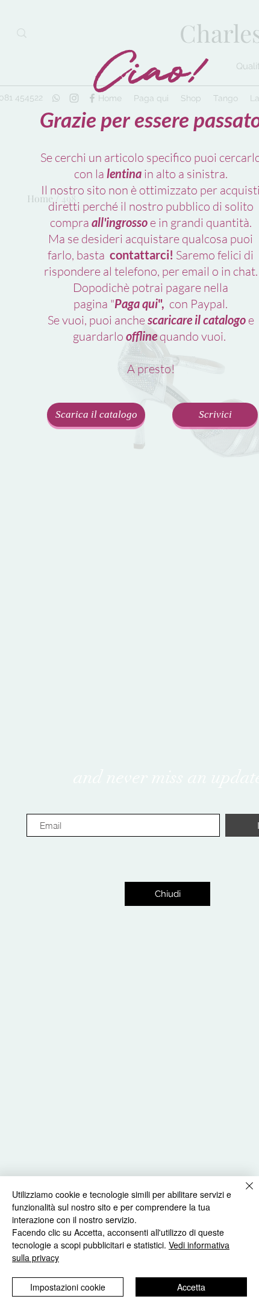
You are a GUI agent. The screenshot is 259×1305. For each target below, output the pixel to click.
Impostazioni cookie (67, 1287)
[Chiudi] (242, 1193)
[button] (167, 894)
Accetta (191, 1287)
